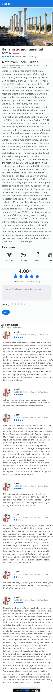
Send (6, 312)
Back (7, 3)
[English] (14, 53)
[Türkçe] (18, 53)
